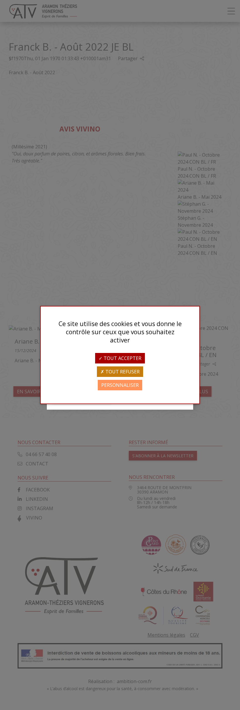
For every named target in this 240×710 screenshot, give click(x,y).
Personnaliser (120, 385)
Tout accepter (121, 358)
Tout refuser (122, 371)
